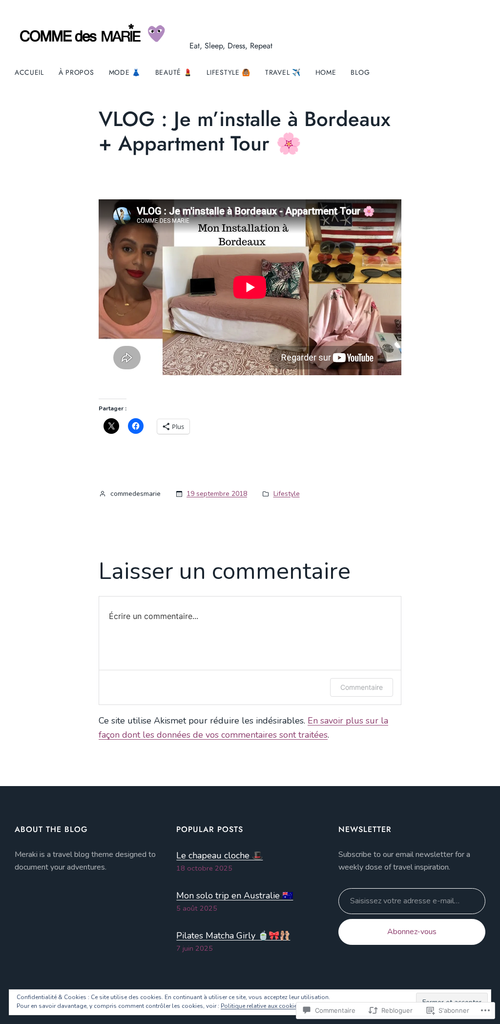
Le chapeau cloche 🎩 (219, 855)
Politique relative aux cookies (260, 1006)
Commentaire (361, 687)
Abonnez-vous (412, 931)
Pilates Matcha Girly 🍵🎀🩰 (233, 935)
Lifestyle (286, 493)
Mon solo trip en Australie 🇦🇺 (234, 895)
